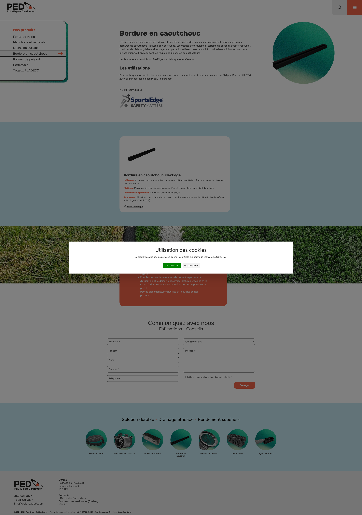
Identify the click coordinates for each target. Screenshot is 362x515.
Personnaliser (191, 265)
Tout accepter (172, 265)
